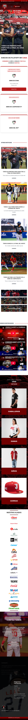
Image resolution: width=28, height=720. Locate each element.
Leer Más (14, 178)
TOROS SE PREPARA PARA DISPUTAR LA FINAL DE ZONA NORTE (12, 48)
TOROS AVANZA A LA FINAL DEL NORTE (14, 243)
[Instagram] (21, 1)
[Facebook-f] (23, 1)
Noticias (5, 15)
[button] (11, 6)
